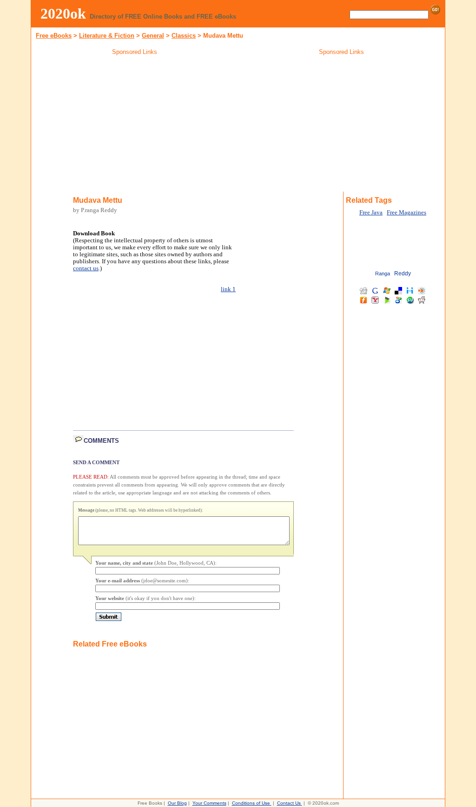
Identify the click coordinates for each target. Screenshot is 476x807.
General (153, 35)
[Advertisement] (135, 125)
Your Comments (209, 803)
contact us (86, 268)
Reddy (402, 273)
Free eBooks (54, 35)
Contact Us (289, 803)
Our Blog (177, 803)
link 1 (228, 289)
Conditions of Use (251, 803)
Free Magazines (406, 212)
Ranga (382, 273)
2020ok (63, 13)
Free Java (371, 212)
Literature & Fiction (106, 35)
